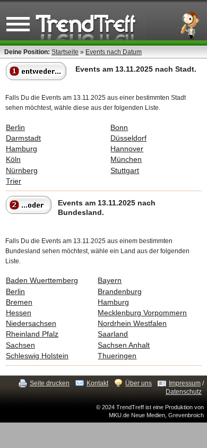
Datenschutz (184, 391)
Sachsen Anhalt (124, 345)
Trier (13, 181)
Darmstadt (23, 138)
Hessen (18, 312)
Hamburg (21, 148)
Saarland (113, 334)
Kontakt (97, 383)
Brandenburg (120, 291)
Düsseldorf (128, 138)
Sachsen (20, 345)
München (126, 159)
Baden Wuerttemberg (42, 280)
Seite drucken (50, 383)
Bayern (110, 280)
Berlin (15, 127)
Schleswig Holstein (37, 355)
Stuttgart (124, 170)
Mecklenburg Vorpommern (142, 312)
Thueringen (117, 355)
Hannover (126, 148)
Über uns (138, 383)
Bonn (119, 127)
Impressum (185, 383)
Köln (13, 159)
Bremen (19, 302)
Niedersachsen (31, 323)
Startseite (65, 52)
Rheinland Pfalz (32, 334)
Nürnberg (22, 170)
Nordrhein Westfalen (132, 323)
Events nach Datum (113, 52)
